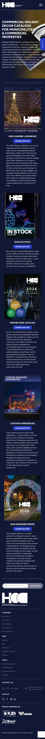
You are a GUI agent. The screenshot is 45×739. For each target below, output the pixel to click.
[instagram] (3, 699)
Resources (6, 648)
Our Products (6, 624)
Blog (3, 644)
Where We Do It (7, 631)
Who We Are (6, 616)
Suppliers (5, 675)
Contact (5, 640)
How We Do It (7, 628)
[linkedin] (15, 699)
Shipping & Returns (8, 671)
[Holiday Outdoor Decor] (12, 5)
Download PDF (22, 141)
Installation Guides (8, 651)
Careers (5, 655)
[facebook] (7, 699)
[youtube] (11, 699)
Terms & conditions (8, 664)
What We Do (6, 620)
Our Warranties (7, 667)
